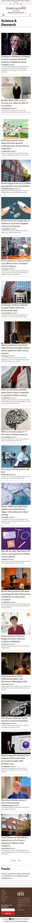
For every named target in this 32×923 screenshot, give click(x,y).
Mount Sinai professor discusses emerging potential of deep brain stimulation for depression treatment (15, 595)
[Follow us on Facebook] (19, 910)
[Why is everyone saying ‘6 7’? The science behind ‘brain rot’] (16, 419)
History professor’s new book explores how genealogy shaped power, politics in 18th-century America (15, 349)
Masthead (3, 899)
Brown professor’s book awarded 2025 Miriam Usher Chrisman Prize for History (15, 263)
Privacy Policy (4, 898)
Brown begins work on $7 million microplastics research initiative (16, 184)
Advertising (3, 893)
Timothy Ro (5, 64)
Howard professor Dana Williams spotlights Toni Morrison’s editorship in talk (14, 679)
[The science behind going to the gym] (16, 456)
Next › (19, 860)
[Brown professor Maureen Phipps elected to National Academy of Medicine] (16, 623)
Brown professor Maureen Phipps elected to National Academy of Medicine (13, 639)
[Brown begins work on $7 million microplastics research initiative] (16, 171)
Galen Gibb (5, 517)
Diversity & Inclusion (20, 0)
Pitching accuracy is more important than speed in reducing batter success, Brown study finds (15, 144)
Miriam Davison (6, 723)
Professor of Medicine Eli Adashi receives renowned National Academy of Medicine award (15, 59)
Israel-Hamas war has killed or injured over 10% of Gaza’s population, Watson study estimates (14, 841)
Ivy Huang (5, 269)
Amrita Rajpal (6, 229)
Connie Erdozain (7, 313)
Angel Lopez (6, 474)
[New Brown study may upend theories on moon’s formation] (16, 705)
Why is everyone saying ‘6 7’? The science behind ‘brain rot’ (14, 433)
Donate (16, 2)
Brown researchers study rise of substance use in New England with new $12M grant (15, 223)
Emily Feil (5, 559)
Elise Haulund (6, 848)
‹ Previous (13, 860)
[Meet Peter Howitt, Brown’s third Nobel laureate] (16, 787)
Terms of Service (5, 896)
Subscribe (27, 0)
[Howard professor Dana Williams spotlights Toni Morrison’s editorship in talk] (16, 663)
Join (6, 0)
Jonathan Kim (6, 108)
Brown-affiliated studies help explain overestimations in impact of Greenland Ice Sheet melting (14, 510)
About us (3, 890)
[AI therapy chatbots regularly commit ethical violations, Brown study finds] (16, 292)
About (3, 0)
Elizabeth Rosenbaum (8, 188)
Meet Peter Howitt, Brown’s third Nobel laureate (13, 801)
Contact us (3, 892)
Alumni (3, 901)
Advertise (13, 0)
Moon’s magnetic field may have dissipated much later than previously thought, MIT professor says (15, 759)
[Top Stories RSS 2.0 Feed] (23, 910)
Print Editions (16, 11)
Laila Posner (6, 644)
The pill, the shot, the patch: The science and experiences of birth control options (15, 554)
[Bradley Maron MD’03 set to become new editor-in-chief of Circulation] (16, 88)
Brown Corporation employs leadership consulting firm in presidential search (15, 874)
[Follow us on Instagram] (21, 910)
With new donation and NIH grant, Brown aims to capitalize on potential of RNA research (15, 392)
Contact (9, 0)
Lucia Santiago (6, 437)
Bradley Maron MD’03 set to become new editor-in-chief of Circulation (14, 103)
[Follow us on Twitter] (18, 910)
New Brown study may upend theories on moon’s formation (14, 719)
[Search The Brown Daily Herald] (30, 15)
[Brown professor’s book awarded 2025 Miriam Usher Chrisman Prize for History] (16, 248)
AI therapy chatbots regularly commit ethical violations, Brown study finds (14, 308)
